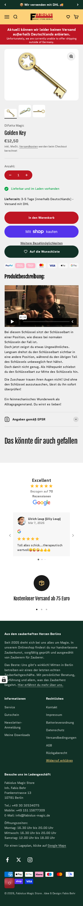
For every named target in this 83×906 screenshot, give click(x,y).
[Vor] (78, 4)
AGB (49, 745)
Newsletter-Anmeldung (13, 725)
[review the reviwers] (19, 532)
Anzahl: (9, 166)
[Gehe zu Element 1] (10, 114)
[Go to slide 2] (41, 559)
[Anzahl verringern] (10, 175)
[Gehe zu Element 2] (25, 112)
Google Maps (57, 845)
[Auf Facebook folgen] (7, 860)
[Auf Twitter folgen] (19, 860)
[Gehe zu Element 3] (39, 112)
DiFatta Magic (14, 125)
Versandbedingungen (61, 737)
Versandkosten (28, 146)
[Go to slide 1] (38, 559)
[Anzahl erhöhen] (26, 175)
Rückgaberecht (56, 753)
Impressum (54, 715)
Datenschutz (55, 730)
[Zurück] (5, 4)
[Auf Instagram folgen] (30, 860)
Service (9, 707)
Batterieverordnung (60, 722)
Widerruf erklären (59, 760)
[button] (68, 17)
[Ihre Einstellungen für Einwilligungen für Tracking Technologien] (4, 679)
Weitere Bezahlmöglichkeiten (41, 243)
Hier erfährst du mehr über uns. (40, 685)
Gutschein (11, 715)
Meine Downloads (17, 735)
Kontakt (51, 707)
